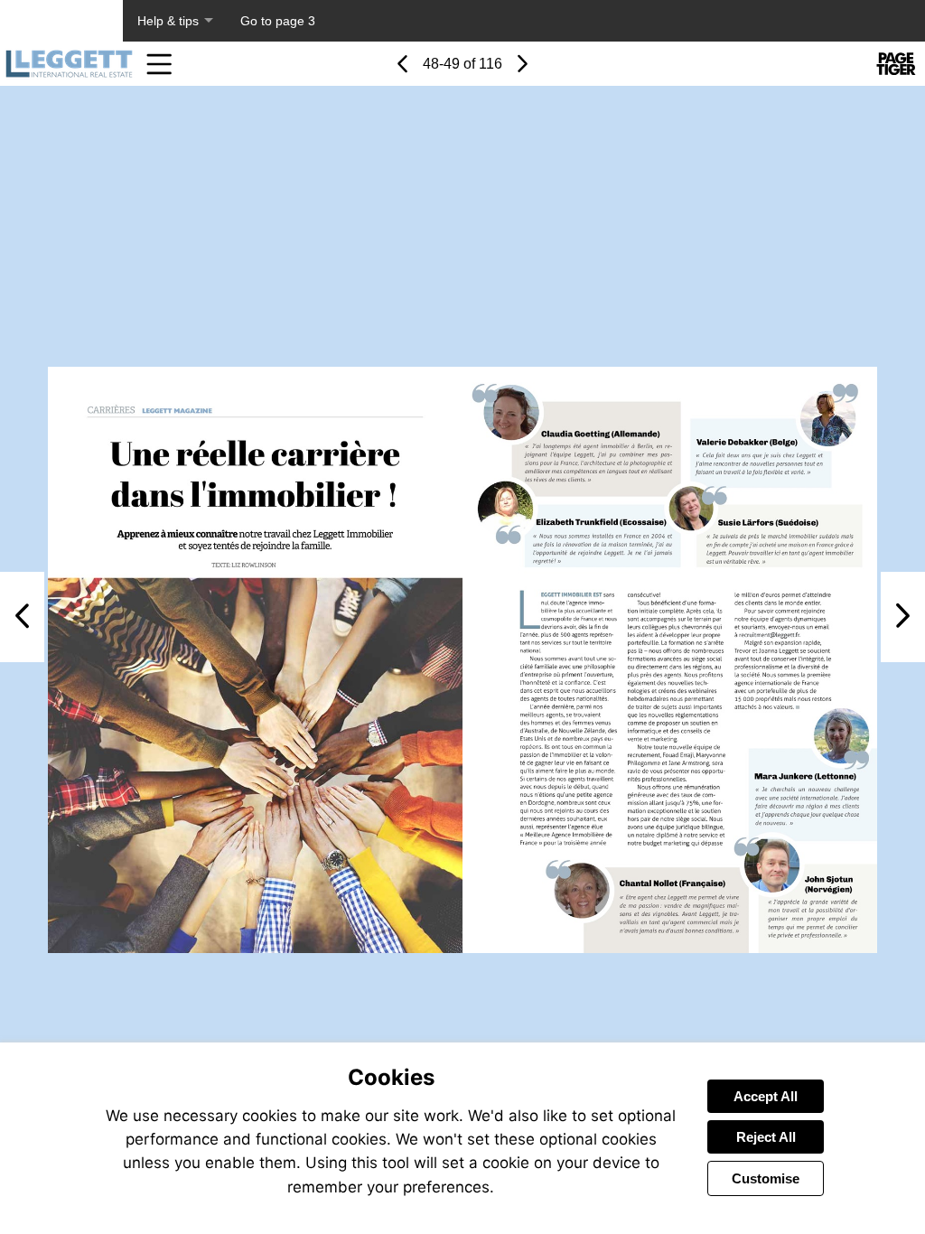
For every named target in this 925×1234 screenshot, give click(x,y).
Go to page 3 (277, 21)
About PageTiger (61, 21)
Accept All (765, 1096)
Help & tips (168, 21)
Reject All (766, 1137)
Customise (765, 1178)
